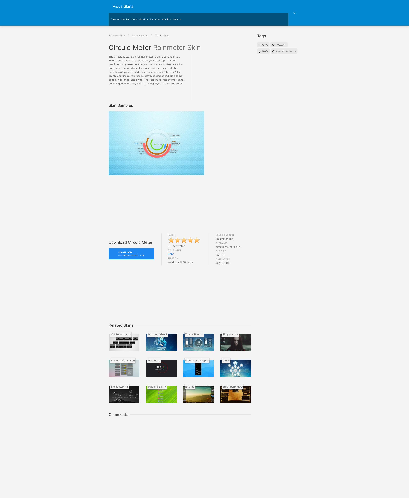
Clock (134, 19)
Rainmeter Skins (117, 35)
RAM (265, 51)
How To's (166, 19)
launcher (155, 19)
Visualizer (144, 19)
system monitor (285, 51)
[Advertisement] (224, 77)
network (280, 44)
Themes (115, 19)
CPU (265, 44)
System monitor (140, 35)
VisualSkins (123, 6)
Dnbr (171, 254)
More (175, 19)
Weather (125, 19)
